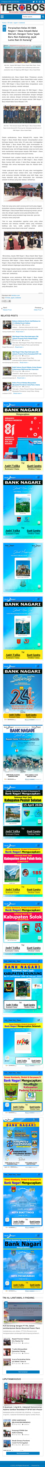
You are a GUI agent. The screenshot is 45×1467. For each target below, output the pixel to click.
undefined (27, 325)
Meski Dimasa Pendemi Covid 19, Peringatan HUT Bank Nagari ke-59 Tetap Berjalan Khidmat (21, 1442)
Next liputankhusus (23, 1453)
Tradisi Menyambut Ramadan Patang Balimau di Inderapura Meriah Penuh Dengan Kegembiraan (20, 1350)
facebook (36, 1)
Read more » (20, 332)
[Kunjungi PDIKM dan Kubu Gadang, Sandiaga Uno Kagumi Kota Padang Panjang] (7, 1433)
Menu (2, 16)
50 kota (7, 298)
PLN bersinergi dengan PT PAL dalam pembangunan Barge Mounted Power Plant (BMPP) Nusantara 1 (21, 1327)
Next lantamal (22, 1372)
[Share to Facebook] (10, 301)
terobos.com (16, 295)
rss (43, 1)
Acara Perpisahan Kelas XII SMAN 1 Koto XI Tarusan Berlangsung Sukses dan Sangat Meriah (21, 1360)
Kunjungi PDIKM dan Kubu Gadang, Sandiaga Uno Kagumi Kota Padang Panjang (20, 1431)
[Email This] (3, 301)
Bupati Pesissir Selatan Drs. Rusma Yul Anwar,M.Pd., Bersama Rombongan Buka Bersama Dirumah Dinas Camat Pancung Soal (21, 1340)
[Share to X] (7, 301)
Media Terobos (5, 1465)
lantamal (18, 298)
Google (42, 1465)
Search (43, 16)
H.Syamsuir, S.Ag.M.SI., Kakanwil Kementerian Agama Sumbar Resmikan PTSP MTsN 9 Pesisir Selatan (22, 1408)
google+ (39, 1)
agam (13, 298)
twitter (33, 1)
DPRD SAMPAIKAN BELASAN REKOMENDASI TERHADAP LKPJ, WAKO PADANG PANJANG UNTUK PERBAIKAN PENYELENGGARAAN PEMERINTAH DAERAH (21, 1421)
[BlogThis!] (5, 301)
